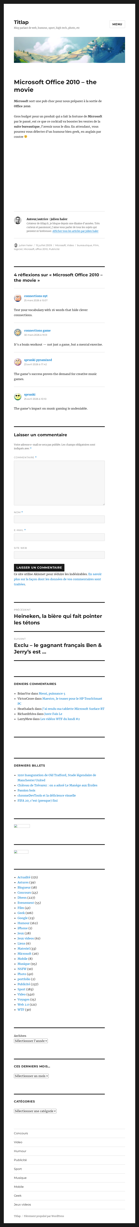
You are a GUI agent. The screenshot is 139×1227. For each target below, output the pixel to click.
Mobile (23, 959)
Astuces (23, 882)
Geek (21, 913)
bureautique (84, 245)
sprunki (29, 394)
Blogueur (24, 887)
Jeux (21, 933)
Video (70, 245)
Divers (22, 897)
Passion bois (26, 790)
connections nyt (36, 296)
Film (96, 245)
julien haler (26, 245)
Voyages (24, 999)
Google (23, 918)
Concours (24, 892)
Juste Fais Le (53, 714)
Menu (117, 24)
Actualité (24, 877)
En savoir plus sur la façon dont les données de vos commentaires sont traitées (58, 579)
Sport (22, 989)
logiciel (18, 249)
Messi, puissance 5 (52, 693)
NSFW (22, 969)
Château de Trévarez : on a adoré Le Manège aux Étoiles (57, 785)
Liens (21, 943)
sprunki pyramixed (38, 360)
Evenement (26, 903)
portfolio (24, 979)
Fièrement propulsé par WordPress (44, 1216)
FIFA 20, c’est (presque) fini (38, 800)
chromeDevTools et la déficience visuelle (47, 795)
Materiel (24, 948)
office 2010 (41, 249)
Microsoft (60, 245)
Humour (24, 923)
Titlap (21, 22)
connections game (37, 330)
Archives (20, 1036)
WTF (21, 1009)
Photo (22, 974)
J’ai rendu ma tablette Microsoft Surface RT (73, 709)
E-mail (20, 530)
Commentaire (25, 457)
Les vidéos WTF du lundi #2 (60, 719)
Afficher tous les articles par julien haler (75, 231)
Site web (20, 547)
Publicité (54, 249)
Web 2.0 (23, 1004)
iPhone (23, 928)
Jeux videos (26, 938)
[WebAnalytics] (59, 852)
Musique (24, 964)
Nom (18, 512)
